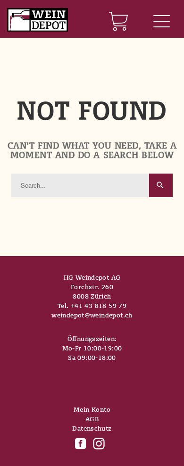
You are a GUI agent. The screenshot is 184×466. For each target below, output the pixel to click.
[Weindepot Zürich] (37, 20)
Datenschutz (91, 428)
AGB (92, 419)
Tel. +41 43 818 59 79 (92, 305)
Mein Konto (92, 409)
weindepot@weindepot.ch (92, 315)
